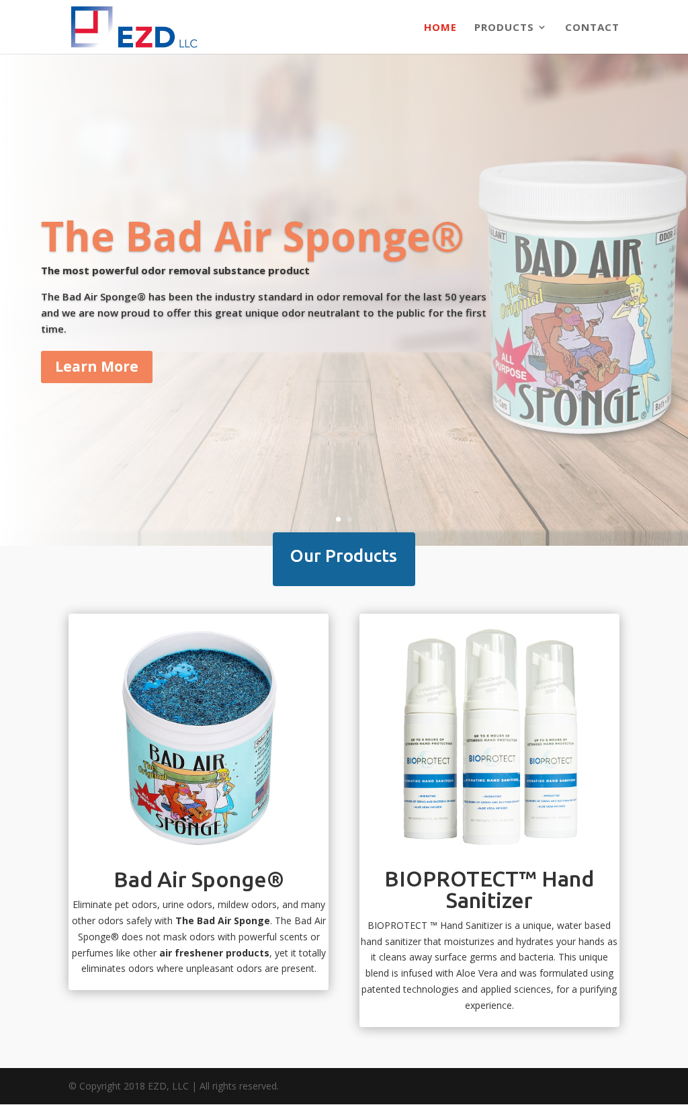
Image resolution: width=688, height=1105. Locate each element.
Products (504, 28)
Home (440, 28)
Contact (592, 28)
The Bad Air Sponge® (252, 235)
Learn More (96, 366)
